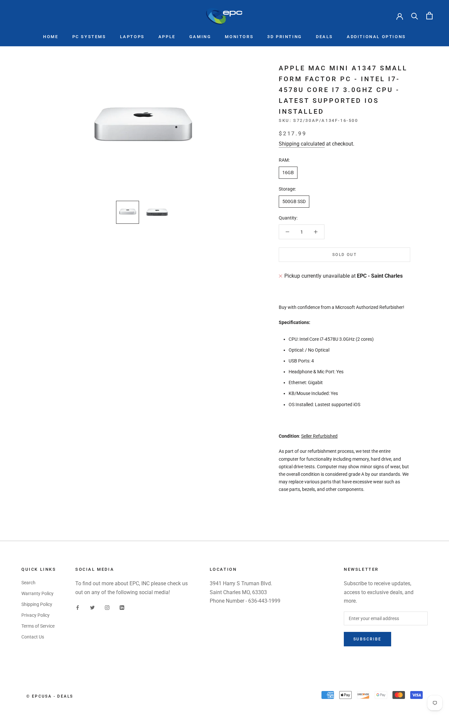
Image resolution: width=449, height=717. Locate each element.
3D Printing (284, 36)
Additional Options (376, 36)
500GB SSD (294, 201)
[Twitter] (92, 607)
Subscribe (367, 639)
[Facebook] (77, 607)
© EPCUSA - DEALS (49, 696)
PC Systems (89, 36)
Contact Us (32, 636)
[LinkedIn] (122, 607)
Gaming (200, 36)
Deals (324, 36)
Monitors (239, 36)
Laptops (132, 36)
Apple (167, 36)
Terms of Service (38, 626)
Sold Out (344, 254)
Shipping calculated (302, 144)
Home (50, 36)
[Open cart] (429, 15)
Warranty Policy (37, 593)
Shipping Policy (36, 604)
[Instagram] (107, 607)
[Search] (414, 15)
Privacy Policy (35, 615)
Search (28, 582)
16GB (288, 172)
